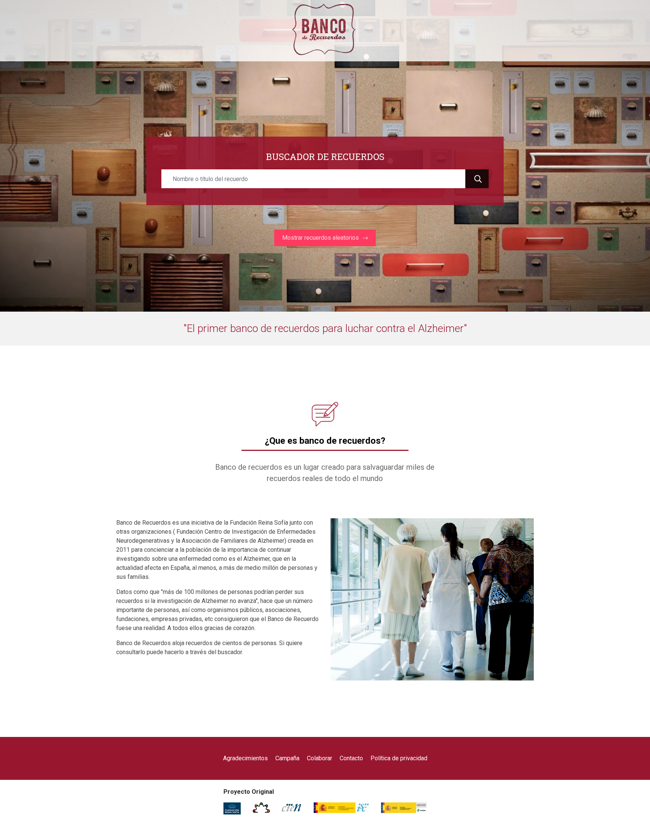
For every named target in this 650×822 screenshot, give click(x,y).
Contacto (351, 758)
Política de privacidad (399, 758)
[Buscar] (477, 178)
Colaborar (319, 758)
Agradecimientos (245, 758)
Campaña (287, 758)
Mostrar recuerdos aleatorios (320, 237)
